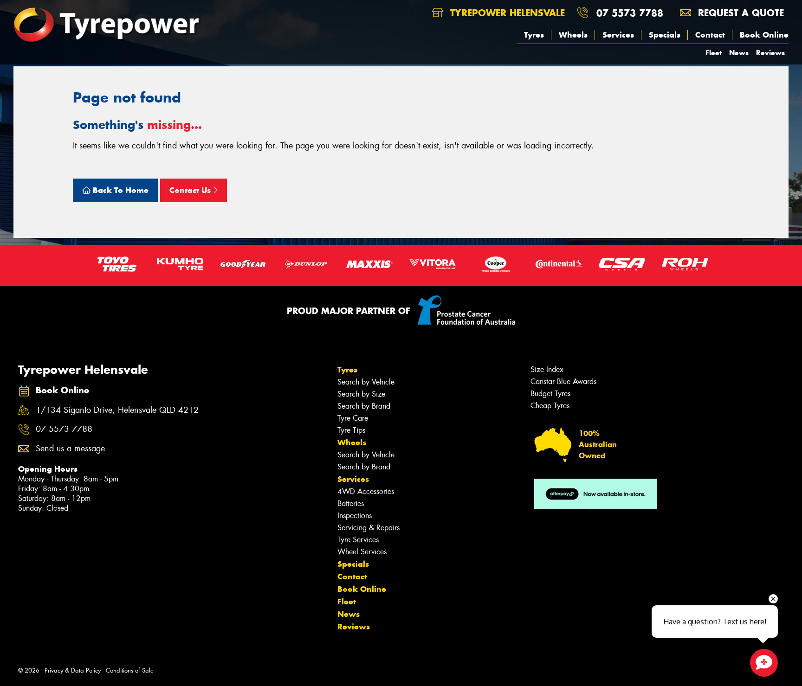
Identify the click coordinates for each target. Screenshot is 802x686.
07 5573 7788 (629, 13)
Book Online (764, 35)
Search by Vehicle (366, 382)
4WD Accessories (365, 491)
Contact (710, 35)
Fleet (713, 52)
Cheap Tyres (549, 405)
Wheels (573, 35)
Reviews (770, 52)
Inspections (354, 515)
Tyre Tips (351, 430)
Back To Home (120, 190)
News (739, 52)
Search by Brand (363, 406)
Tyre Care (352, 418)
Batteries (350, 503)
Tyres (534, 35)
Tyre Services (358, 540)
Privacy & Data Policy (73, 670)
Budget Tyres (550, 393)
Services (618, 35)
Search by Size (361, 394)
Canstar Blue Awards (563, 381)
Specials (664, 35)
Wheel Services (362, 552)
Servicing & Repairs (368, 527)
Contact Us (191, 190)
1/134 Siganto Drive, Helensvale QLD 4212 (117, 410)
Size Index (546, 369)
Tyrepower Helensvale (506, 13)
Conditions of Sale (130, 670)
